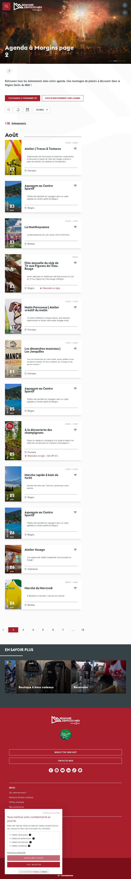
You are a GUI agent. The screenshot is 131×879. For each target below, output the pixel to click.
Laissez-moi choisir (33, 858)
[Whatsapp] (80, 770)
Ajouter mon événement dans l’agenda (62, 98)
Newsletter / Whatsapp (65, 752)
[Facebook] (51, 770)
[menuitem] (65, 799)
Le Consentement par (33, 872)
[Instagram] (57, 770)
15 (82, 629)
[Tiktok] (74, 770)
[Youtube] (62, 770)
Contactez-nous (65, 761)
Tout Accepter (33, 864)
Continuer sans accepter (51, 812)
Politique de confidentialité (16, 852)
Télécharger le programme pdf (22, 98)
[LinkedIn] (68, 770)
